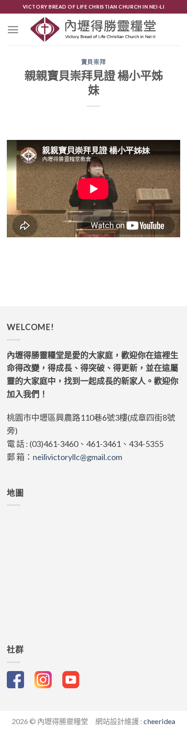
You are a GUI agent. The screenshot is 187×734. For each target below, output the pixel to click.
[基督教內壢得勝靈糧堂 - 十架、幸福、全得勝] (94, 29)
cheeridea (159, 721)
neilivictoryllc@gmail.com (77, 457)
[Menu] (13, 30)
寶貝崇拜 (93, 61)
